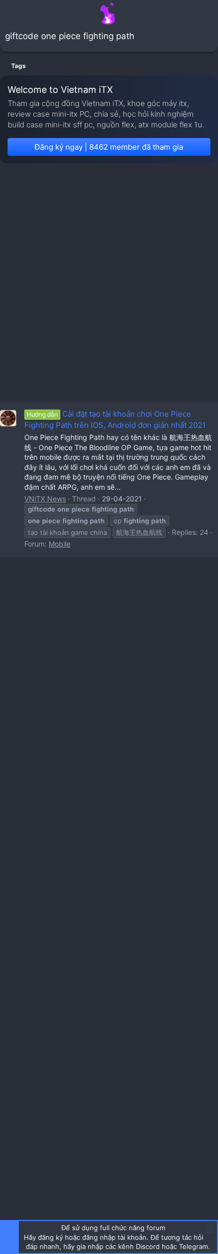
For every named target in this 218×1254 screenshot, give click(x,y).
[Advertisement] (109, 283)
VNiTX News (45, 498)
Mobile (59, 543)
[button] (9, 13)
